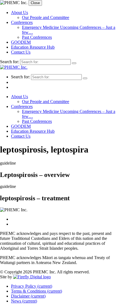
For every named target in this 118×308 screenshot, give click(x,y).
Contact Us (20, 52)
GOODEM (21, 42)
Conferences (22, 22)
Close (35, 3)
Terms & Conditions (36, 291)
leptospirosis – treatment (35, 198)
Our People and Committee (45, 17)
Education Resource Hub (33, 47)
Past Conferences (37, 37)
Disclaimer (28, 296)
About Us (19, 12)
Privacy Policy (31, 286)
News (24, 301)
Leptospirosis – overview (35, 174)
